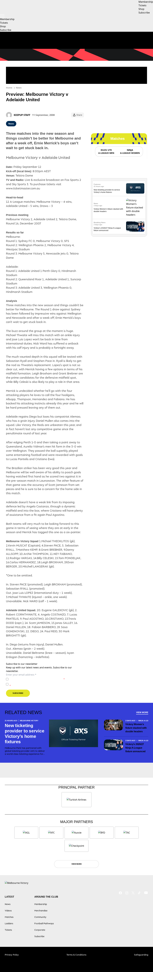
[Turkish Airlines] (76, 799)
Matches (9, 917)
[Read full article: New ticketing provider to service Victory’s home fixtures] (135, 188)
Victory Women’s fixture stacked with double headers (136, 728)
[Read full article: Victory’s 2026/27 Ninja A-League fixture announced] (135, 226)
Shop (3, 26)
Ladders (9, 923)
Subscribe (5, 30)
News (19, 87)
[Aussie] (76, 832)
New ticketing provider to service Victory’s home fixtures (24, 733)
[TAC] (127, 832)
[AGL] (26, 832)
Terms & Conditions (76, 954)
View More (142, 712)
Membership (7, 19)
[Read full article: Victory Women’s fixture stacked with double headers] (135, 207)
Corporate (39, 930)
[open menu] (2, 15)
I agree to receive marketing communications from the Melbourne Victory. (47, 684)
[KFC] (51, 832)
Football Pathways (44, 923)
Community (40, 917)
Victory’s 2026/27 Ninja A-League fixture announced (135, 748)
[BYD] (101, 832)
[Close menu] (143, 962)
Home (9, 87)
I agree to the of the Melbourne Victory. (37, 679)
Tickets (4, 22)
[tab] (106, 151)
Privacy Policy (30, 679)
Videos (8, 910)
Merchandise (40, 910)
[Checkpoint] (76, 846)
